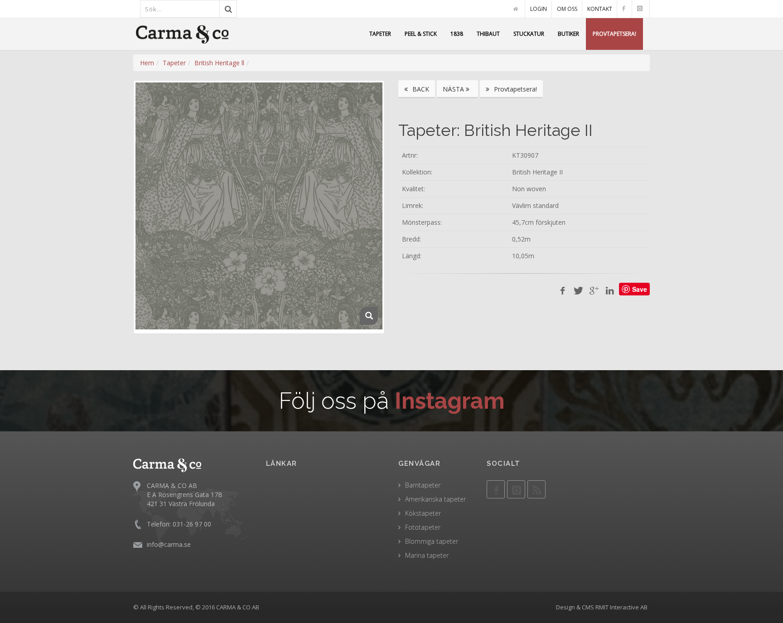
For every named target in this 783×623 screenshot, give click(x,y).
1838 (456, 34)
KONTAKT (599, 9)
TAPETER (380, 34)
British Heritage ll (219, 62)
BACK (420, 89)
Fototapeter (422, 527)
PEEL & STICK (421, 34)
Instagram (450, 400)
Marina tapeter (427, 555)
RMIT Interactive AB (621, 607)
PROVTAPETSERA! (614, 34)
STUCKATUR (528, 34)
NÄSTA (454, 89)
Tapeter (174, 62)
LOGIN (538, 9)
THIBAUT (488, 34)
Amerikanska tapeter (435, 499)
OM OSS (567, 9)
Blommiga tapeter (431, 541)
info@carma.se (169, 544)
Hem (147, 62)
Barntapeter (422, 485)
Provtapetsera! (514, 89)
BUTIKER (568, 34)
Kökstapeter (423, 513)
